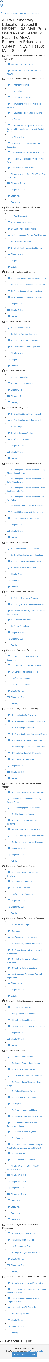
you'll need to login (35, 1351)
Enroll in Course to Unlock (24, 1354)
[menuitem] (1, 6)
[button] (1, 2)
